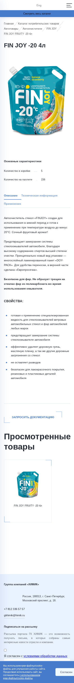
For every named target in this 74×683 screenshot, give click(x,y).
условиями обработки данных (45, 656)
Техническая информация (39, 195)
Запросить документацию (33, 417)
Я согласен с (35, 656)
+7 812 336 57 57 (14, 609)
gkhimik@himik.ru (14, 615)
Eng (39, 5)
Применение (12, 203)
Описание (11, 195)
